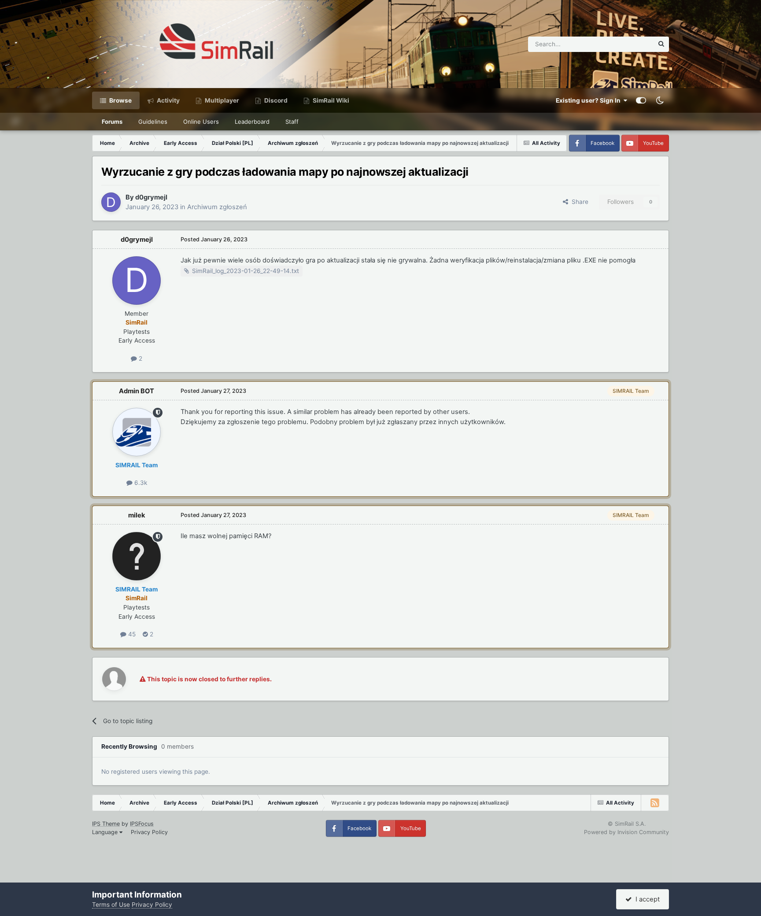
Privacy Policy (149, 832)
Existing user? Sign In (589, 100)
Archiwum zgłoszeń (217, 207)
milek (136, 515)
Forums (112, 121)
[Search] (661, 44)
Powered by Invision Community (626, 832)
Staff (292, 121)
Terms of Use (111, 904)
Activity (167, 100)
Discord (275, 100)
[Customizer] (641, 100)
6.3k (140, 482)
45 (131, 634)
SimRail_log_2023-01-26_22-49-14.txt (245, 270)
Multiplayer (221, 100)
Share (578, 201)
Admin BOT (136, 391)
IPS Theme (106, 823)
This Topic (627, 44)
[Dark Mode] (659, 100)
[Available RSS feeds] (655, 802)
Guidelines (152, 121)
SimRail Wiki (330, 100)
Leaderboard (252, 121)
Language (105, 832)
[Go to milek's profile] (136, 556)
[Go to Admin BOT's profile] (136, 432)
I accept (646, 899)
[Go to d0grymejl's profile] (111, 202)
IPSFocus (142, 823)
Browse (120, 100)
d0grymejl (151, 197)
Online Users (201, 121)
